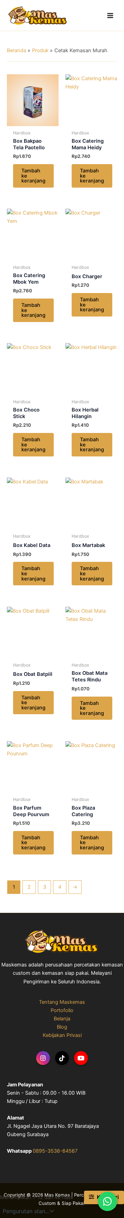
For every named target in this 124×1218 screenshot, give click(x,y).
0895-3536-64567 (55, 1151)
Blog (62, 1027)
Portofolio (62, 1010)
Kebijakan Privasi (62, 1035)
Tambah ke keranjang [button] (33, 176)
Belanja (62, 1019)
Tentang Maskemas (62, 1002)
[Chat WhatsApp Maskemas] (107, 1201)
